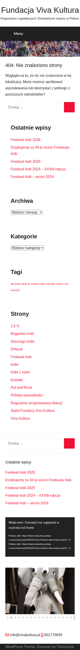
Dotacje (17, 349)
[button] (70, 571)
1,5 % (15, 326)
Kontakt (17, 380)
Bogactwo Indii (22, 334)
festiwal (35, 283)
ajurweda (15, 283)
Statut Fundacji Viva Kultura (33, 411)
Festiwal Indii (21, 357)
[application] (40, 537)
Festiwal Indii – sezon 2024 (32, 177)
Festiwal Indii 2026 (25, 140)
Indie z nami (20, 372)
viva (66, 283)
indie (42, 283)
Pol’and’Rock (21, 387)
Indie (14, 364)
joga (53, 283)
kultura (59, 283)
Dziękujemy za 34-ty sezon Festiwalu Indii (38, 480)
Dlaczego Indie (22, 341)
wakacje (15, 290)
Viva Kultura (20, 418)
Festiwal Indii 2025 (25, 161)
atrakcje (25, 283)
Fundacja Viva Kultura (40, 10)
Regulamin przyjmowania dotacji (36, 403)
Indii (48, 283)
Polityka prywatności (27, 395)
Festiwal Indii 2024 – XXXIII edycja (38, 169)
